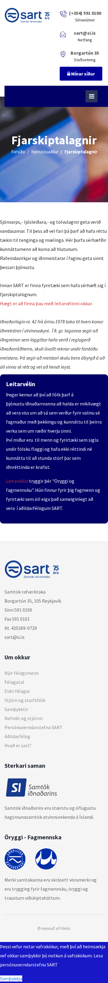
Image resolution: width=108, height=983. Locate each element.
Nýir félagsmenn (21, 673)
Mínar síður (82, 74)
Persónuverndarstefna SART (33, 727)
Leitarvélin (17, 481)
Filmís (65, 928)
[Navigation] (92, 96)
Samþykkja (11, 978)
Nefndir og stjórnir (23, 718)
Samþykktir (16, 709)
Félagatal (14, 682)
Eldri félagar (17, 691)
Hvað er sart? (18, 745)
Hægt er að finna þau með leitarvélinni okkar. (46, 303)
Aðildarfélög (17, 736)
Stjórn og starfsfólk (24, 700)
